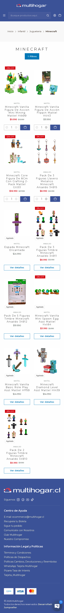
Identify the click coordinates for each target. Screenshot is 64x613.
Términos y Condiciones (17, 552)
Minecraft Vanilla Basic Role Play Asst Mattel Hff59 (17, 387)
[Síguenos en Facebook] (23, 499)
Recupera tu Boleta (15, 521)
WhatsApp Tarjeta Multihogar (21, 566)
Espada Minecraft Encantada (17, 249)
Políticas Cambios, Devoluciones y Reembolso (30, 561)
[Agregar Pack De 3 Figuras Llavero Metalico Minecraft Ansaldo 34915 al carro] (55, 199)
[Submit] (48, 15)
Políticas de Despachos (17, 557)
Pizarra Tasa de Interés (17, 570)
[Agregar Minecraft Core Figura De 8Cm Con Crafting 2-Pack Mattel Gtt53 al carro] (25, 199)
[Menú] (4, 15)
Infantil (21, 31)
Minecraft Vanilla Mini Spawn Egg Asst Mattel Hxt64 (47, 320)
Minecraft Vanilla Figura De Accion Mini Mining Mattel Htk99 (17, 111)
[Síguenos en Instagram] (18, 499)
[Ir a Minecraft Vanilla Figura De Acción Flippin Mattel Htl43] (47, 83)
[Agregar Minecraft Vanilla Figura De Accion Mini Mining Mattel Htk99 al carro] (25, 127)
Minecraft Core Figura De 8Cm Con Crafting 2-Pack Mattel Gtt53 (17, 181)
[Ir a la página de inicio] (32, 5)
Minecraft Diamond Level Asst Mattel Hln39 (47, 387)
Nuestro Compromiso (16, 539)
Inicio (10, 31)
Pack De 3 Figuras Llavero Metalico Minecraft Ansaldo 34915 (47, 181)
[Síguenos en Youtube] (27, 499)
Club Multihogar (13, 534)
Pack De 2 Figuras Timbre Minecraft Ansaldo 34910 (17, 454)
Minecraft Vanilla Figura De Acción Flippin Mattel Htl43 (47, 111)
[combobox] (29, 15)
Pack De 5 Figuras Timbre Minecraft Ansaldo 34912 (17, 318)
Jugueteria (35, 31)
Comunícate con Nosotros (19, 530)
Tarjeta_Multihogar (14, 575)
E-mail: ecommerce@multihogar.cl (24, 516)
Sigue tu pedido (13, 525)
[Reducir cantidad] (7, 127)
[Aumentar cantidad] (16, 127)
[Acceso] (55, 15)
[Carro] (60, 15)
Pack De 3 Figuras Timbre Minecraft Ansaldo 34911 (47, 251)
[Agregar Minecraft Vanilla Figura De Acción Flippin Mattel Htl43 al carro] (55, 127)
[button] (32, 56)
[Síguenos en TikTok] (32, 499)
